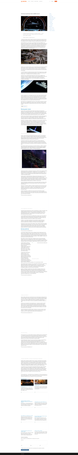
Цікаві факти (50, 26)
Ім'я (21, 445)
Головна (50, 13)
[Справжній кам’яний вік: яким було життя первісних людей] (27, 426)
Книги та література (52, 30)
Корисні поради (51, 16)
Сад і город (51, 20)
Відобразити (25, 106)
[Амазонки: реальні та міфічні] (41, 426)
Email (31, 445)
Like (56, 1)
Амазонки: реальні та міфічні (38, 430)
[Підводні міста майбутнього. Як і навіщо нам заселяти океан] (27, 383)
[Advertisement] (39, 7)
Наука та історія (52, 27)
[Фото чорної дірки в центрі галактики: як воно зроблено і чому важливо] (41, 411)
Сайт (40, 445)
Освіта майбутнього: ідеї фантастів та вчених (27, 415)
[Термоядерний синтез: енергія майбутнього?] (41, 396)
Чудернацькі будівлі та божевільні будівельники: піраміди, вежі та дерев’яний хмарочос (26, 402)
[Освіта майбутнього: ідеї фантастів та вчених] (27, 411)
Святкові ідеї (51, 23)
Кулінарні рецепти (52, 19)
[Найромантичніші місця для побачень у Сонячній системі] (41, 382)
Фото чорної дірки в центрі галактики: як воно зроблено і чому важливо (41, 416)
